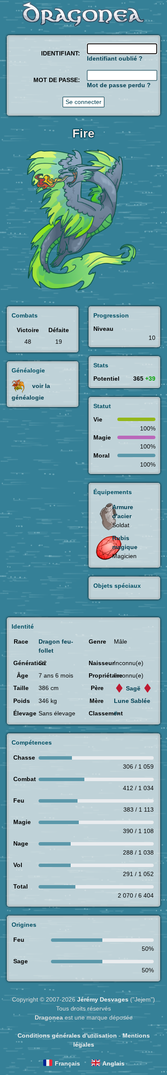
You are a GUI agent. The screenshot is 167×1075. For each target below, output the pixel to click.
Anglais (113, 1063)
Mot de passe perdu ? (119, 85)
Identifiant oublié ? (115, 58)
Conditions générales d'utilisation (67, 1035)
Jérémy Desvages (102, 999)
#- (116, 713)
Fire (83, 133)
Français (67, 1063)
